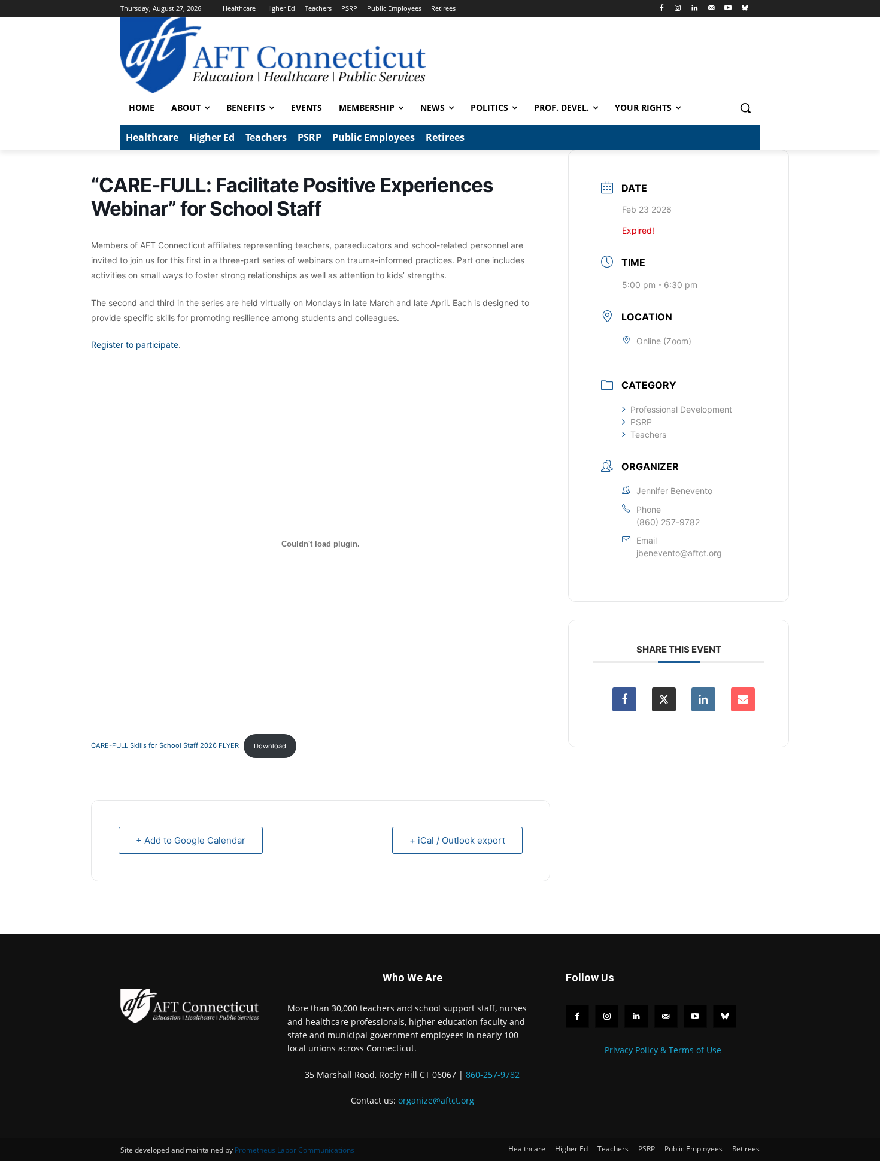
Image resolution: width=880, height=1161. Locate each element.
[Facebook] (661, 9)
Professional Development (681, 409)
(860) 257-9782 (668, 522)
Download (270, 746)
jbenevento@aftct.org (679, 553)
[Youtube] (728, 9)
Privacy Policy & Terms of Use (663, 1050)
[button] (745, 107)
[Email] (743, 699)
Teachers (648, 434)
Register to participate (134, 344)
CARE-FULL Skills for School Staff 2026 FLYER (165, 746)
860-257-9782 (493, 1074)
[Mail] (711, 9)
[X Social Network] (664, 699)
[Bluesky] (744, 9)
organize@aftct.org (436, 1100)
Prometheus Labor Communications (294, 1150)
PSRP (641, 422)
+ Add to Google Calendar (190, 840)
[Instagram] (678, 9)
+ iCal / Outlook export (457, 840)
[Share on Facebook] (624, 699)
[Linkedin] (695, 9)
